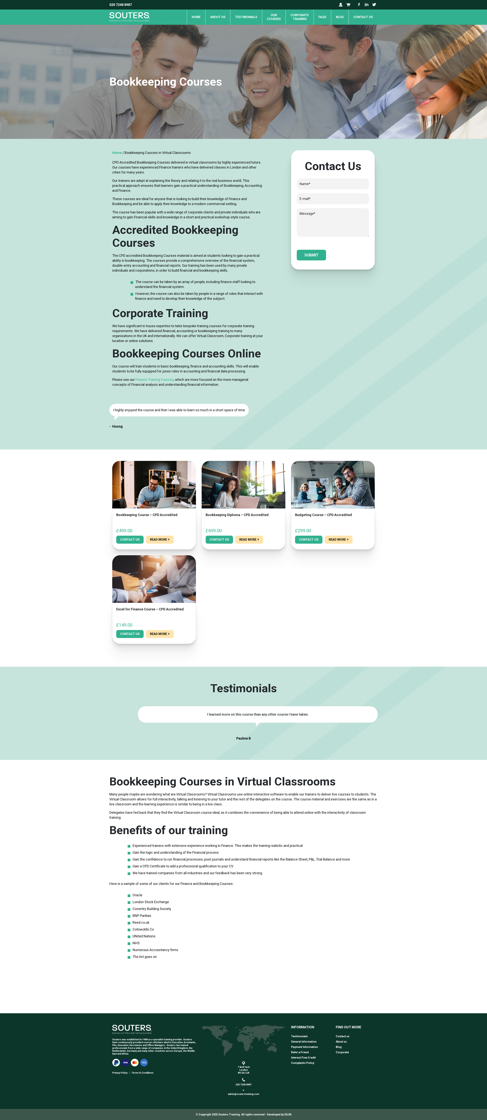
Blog (340, 17)
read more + (160, 539)
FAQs (322, 17)
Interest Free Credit (303, 1057)
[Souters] (129, 23)
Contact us (363, 17)
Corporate (342, 1052)
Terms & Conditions (142, 1072)
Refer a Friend (300, 1052)
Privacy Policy (119, 1072)
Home (196, 17)
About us (217, 17)
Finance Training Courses (154, 380)
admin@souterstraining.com (243, 1094)
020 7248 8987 (120, 5)
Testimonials (246, 17)
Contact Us (130, 539)
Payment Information (304, 1046)
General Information (304, 1041)
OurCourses (274, 17)
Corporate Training (299, 17)
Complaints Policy (302, 1062)
